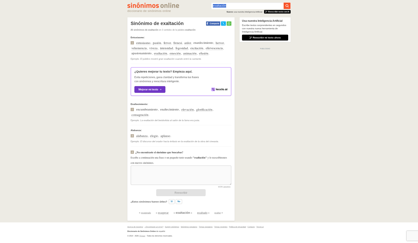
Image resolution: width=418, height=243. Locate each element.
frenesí (177, 43)
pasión (157, 43)
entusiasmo (143, 43)
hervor (220, 43)
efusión (203, 53)
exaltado (202, 212)
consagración (139, 115)
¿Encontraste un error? (154, 227)
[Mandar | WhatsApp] (229, 23)
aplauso (165, 136)
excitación (196, 48)
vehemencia (139, 48)
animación (190, 53)
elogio (154, 136)
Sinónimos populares (189, 227)
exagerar (163, 212)
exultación (160, 53)
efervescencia (214, 48)
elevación (187, 109)
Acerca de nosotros (135, 227)
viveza (153, 48)
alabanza (142, 136)
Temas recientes (220, 227)
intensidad (166, 48)
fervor (167, 43)
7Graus (142, 236)
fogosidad (182, 48)
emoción (175, 53)
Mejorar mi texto (148, 89)
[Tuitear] (223, 23)
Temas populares (206, 227)
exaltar (217, 213)
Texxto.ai (260, 227)
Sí (172, 201)
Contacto (251, 227)
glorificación (204, 109)
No (178, 201)
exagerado (146, 213)
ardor (187, 43)
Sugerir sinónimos (172, 227)
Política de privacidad (237, 227)
